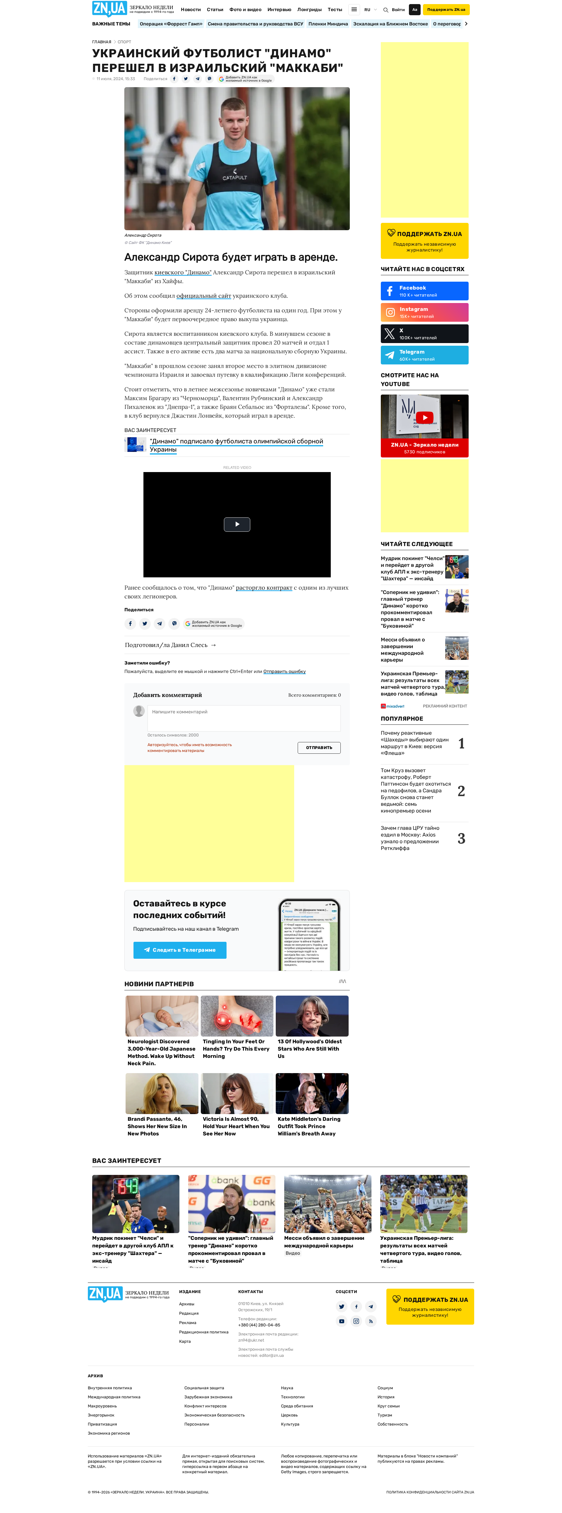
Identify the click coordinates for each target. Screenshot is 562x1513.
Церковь (289, 1415)
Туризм (385, 1415)
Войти (398, 9)
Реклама (187, 1322)
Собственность (393, 1424)
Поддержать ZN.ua (446, 9)
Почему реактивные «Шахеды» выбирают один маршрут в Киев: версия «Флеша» (415, 743)
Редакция (189, 1313)
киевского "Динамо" (183, 272)
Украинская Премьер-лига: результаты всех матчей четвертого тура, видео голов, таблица (413, 683)
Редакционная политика (204, 1332)
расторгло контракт (264, 587)
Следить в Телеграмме (184, 950)
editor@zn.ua (271, 1355)
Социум (385, 1387)
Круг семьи (389, 1406)
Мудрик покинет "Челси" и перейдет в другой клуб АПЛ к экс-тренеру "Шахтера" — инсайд (413, 568)
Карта (185, 1341)
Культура (290, 1424)
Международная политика (114, 1397)
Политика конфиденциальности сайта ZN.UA (430, 1492)
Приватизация (102, 1424)
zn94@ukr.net (251, 1340)
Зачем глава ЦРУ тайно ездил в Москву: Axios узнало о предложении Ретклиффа (410, 838)
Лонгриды (309, 9)
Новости (191, 9)
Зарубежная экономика (208, 1397)
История (386, 1397)
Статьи (215, 9)
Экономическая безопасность (214, 1415)
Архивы (186, 1304)
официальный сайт (204, 295)
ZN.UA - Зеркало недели (424, 445)
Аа (414, 9)
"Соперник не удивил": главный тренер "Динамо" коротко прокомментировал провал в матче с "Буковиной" (410, 609)
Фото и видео (245, 9)
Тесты (335, 9)
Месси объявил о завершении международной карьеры (403, 649)
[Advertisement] (209, 823)
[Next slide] (465, 24)
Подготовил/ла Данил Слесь (166, 644)
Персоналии (196, 1424)
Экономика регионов (109, 1433)
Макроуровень (102, 1406)
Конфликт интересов (205, 1406)
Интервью (280, 9)
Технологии (293, 1397)
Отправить (319, 747)
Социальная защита (204, 1387)
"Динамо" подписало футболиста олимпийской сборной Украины (236, 445)
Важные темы (111, 24)
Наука (287, 1387)
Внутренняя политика (110, 1387)
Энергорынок (101, 1415)
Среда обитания (297, 1406)
